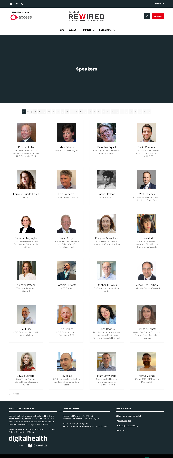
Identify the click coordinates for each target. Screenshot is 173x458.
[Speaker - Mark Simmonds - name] (107, 369)
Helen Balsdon (66, 147)
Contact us (123, 430)
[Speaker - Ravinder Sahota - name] (147, 322)
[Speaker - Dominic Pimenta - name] (66, 277)
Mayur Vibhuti (147, 375)
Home (61, 30)
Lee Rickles (66, 329)
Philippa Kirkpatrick (106, 238)
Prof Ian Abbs (26, 147)
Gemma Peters (26, 285)
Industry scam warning (128, 425)
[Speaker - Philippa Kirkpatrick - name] (107, 231)
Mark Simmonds (106, 375)
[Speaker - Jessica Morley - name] (147, 231)
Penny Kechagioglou (26, 238)
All (24, 111)
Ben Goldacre (66, 194)
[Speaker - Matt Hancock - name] (147, 186)
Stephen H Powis (107, 285)
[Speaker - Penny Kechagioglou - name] (26, 231)
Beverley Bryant (106, 147)
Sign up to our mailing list (129, 416)
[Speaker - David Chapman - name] (147, 140)
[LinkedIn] (11, 4)
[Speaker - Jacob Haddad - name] (107, 186)
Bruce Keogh (66, 238)
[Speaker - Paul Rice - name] (26, 322)
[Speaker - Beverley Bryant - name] (107, 140)
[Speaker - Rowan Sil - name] (66, 369)
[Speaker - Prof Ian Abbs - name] (26, 140)
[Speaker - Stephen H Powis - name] (107, 277)
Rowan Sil (66, 375)
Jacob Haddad (106, 194)
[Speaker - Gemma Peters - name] (26, 277)
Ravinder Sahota (147, 329)
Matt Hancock (147, 194)
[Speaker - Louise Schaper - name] (26, 369)
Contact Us (158, 4)
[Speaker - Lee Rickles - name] (66, 322)
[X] (22, 4)
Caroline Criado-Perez (26, 194)
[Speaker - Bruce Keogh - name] (66, 231)
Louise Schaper (26, 375)
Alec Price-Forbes (147, 285)
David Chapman (147, 147)
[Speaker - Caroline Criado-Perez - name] (26, 186)
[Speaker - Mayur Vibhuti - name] (147, 369)
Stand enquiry (124, 421)
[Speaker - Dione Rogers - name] (107, 322)
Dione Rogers (107, 329)
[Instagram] (16, 4)
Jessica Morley (147, 238)
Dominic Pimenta (66, 285)
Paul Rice (26, 329)
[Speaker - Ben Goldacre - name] (66, 186)
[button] (147, 16)
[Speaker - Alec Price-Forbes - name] (147, 277)
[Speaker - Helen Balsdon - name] (66, 140)
